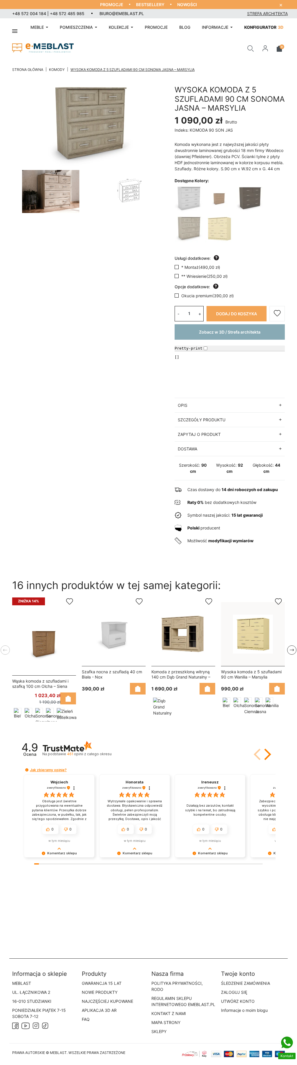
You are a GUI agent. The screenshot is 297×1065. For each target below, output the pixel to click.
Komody (57, 69)
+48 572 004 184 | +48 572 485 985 (48, 13)
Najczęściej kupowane (107, 1001)
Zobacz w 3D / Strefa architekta (229, 332)
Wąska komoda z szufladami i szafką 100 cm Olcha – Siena (40, 684)
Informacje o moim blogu (244, 1010)
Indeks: (182, 130)
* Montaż (200, 267)
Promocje (111, 4)
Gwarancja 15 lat (102, 983)
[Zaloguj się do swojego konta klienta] (265, 48)
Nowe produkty (99, 992)
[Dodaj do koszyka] (68, 698)
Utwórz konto (238, 1001)
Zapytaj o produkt (199, 434)
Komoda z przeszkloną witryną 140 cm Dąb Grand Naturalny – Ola (180, 677)
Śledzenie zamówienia (245, 983)
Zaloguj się (234, 992)
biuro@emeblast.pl (121, 13)
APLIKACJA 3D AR (99, 1010)
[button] (251, 48)
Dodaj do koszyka (236, 313)
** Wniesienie (204, 276)
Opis (182, 405)
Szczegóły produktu (201, 419)
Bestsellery (150, 4)
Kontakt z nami (168, 1013)
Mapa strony (165, 1022)
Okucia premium (207, 295)
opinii (89, 754)
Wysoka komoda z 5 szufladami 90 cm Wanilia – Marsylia (251, 674)
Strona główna (27, 69)
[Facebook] (15, 1025)
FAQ (86, 1019)
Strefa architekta (267, 13)
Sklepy (158, 1031)
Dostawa (187, 448)
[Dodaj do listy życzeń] (277, 313)
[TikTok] (45, 1025)
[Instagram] (36, 1025)
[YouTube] (25, 1025)
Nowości (187, 4)
